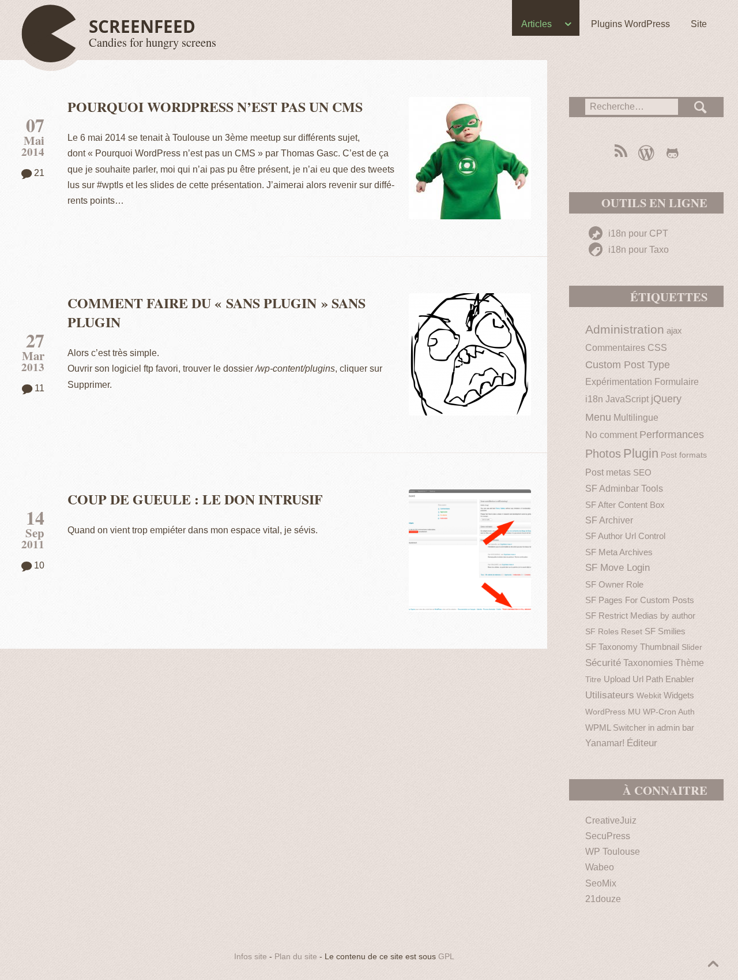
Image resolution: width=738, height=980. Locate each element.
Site (699, 24)
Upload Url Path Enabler (649, 679)
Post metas (608, 472)
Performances (671, 434)
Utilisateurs (609, 695)
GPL (446, 956)
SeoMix (600, 883)
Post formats (684, 455)
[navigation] (369, 26)
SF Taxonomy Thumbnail (632, 647)
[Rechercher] (701, 107)
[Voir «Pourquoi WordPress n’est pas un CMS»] (470, 158)
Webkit (649, 695)
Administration (624, 329)
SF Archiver (609, 520)
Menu (598, 417)
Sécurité (603, 662)
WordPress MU (613, 712)
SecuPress (607, 836)
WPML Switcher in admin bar (639, 727)
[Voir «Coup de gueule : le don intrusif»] (470, 550)
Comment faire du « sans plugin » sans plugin (216, 312)
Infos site (250, 956)
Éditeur (642, 743)
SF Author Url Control (625, 536)
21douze (603, 899)
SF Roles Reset (613, 631)
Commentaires (615, 347)
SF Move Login (617, 567)
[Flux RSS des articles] (620, 152)
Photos (603, 453)
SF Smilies (665, 631)
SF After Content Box (625, 505)
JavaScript (627, 399)
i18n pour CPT (637, 233)
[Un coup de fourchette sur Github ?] (672, 152)
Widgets (679, 695)
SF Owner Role (614, 584)
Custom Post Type (627, 365)
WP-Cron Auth (669, 712)
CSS (657, 348)
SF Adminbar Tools (624, 488)
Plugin (640, 453)
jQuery (666, 398)
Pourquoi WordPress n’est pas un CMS (215, 106)
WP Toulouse (612, 851)
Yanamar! (604, 743)
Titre (593, 679)
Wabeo (599, 867)
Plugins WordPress (630, 24)
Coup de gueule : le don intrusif (195, 498)
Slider (691, 647)
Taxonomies (648, 663)
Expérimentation (618, 382)
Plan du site (295, 956)
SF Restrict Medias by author (640, 615)
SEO (642, 472)
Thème (689, 663)
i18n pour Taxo (637, 250)
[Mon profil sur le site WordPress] (646, 152)
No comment (611, 435)
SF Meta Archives (619, 552)
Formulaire (676, 382)
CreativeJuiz (611, 820)
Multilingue (635, 417)
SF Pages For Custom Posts (639, 600)
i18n (594, 399)
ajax (674, 330)
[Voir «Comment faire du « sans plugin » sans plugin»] (470, 354)
